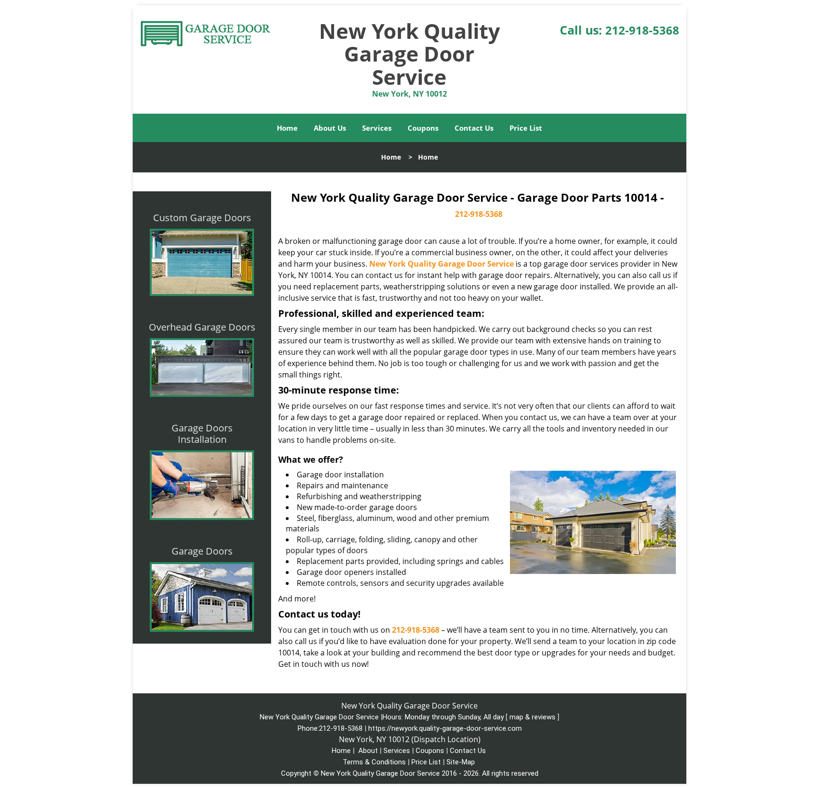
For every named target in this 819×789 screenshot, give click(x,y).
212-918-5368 (642, 30)
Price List (526, 128)
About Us (330, 128)
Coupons (423, 128)
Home (287, 128)
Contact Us (474, 128)
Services (376, 128)
